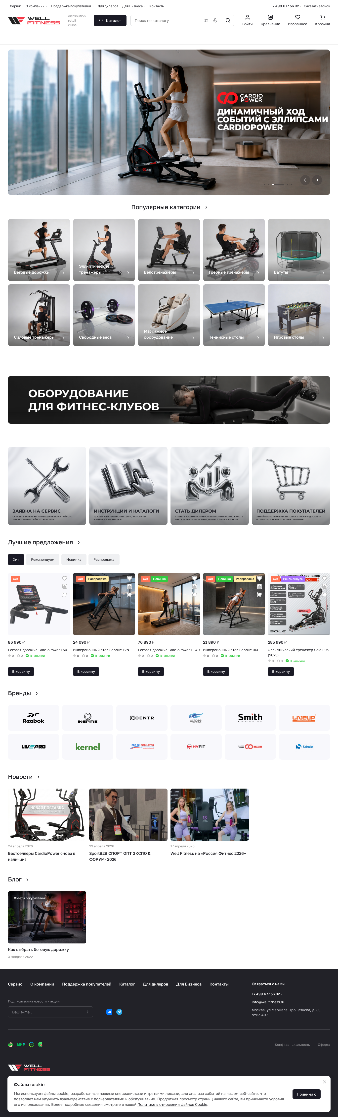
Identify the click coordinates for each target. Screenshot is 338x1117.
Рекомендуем (42, 559)
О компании (42, 984)
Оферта (324, 1045)
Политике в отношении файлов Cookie (172, 1104)
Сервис (15, 984)
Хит (16, 559)
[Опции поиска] (205, 20)
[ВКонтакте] (109, 1012)
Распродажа (104, 559)
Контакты (219, 984)
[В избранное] (64, 578)
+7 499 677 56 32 (285, 6)
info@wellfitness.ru (268, 1002)
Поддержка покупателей (86, 984)
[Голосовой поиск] (216, 20)
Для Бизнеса (189, 984)
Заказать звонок (317, 6)
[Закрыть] (325, 1082)
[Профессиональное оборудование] (169, 400)
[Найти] (228, 20)
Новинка (74, 559)
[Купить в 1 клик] (64, 594)
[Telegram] (119, 1012)
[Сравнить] (64, 586)
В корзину (21, 671)
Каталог (127, 984)
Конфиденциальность (292, 1045)
